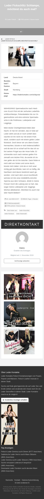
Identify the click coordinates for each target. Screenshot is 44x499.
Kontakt (17, 480)
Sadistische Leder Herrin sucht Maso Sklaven (18, 454)
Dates (22, 248)
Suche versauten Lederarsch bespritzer (16, 463)
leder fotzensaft (21, 213)
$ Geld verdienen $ (22, 483)
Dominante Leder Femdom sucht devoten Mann (19, 468)
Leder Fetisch (11, 19)
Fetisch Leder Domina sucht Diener (14, 452)
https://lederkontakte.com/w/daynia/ (26, 95)
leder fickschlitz (24, 210)
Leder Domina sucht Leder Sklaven (14, 460)
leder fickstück (9, 213)
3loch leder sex (12, 210)
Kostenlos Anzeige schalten (16, 400)
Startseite (9, 480)
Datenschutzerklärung (30, 480)
